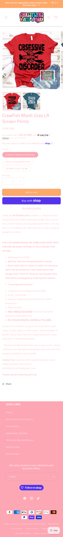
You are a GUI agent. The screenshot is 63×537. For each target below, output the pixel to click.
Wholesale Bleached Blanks (19, 440)
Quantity (6, 175)
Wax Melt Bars (13, 454)
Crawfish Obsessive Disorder (20, 154)
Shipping (5, 138)
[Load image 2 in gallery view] (31, 101)
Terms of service (32, 528)
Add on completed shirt (18, 161)
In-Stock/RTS (12, 426)
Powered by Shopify (37, 524)
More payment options (31, 208)
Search (9, 412)
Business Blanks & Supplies (19, 419)
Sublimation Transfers (17, 433)
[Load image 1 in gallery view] (12, 101)
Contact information (42, 533)
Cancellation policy (23, 533)
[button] (6, 17)
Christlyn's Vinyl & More (19, 524)
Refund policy (13, 447)
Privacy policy (17, 528)
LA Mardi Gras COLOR (17, 168)
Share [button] (8, 383)
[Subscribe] (53, 476)
